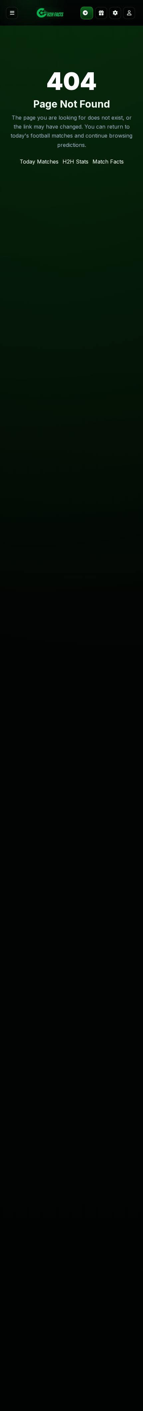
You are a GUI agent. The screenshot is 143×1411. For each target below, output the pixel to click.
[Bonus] (101, 13)
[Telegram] (86, 13)
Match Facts (108, 161)
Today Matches (39, 161)
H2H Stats (75, 161)
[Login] (129, 13)
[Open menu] (12, 13)
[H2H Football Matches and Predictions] (50, 13)
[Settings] (115, 13)
